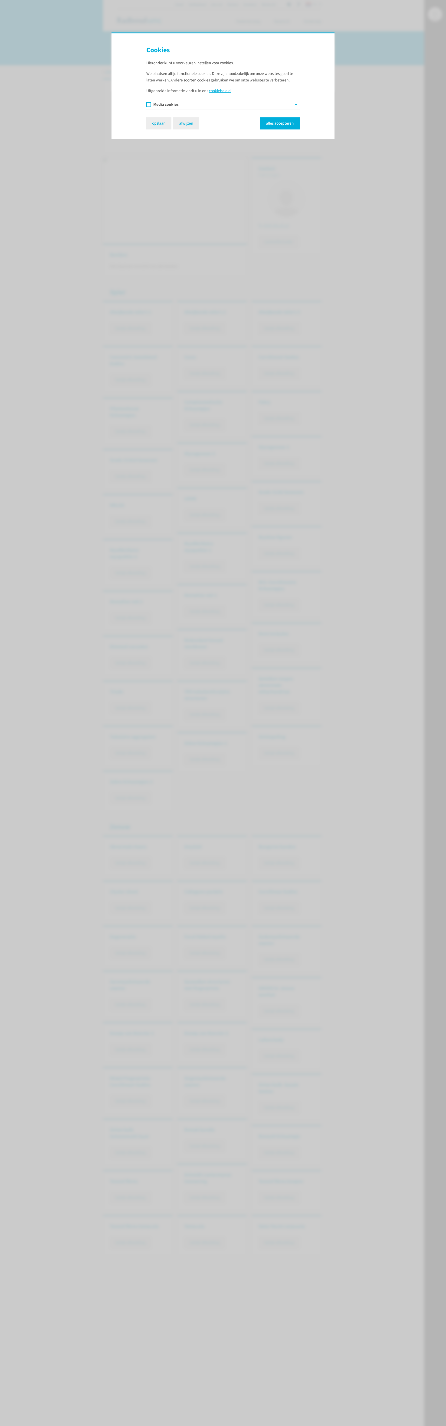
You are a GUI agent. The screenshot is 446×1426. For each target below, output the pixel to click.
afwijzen (186, 123)
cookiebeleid (220, 91)
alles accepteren (280, 123)
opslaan (159, 123)
